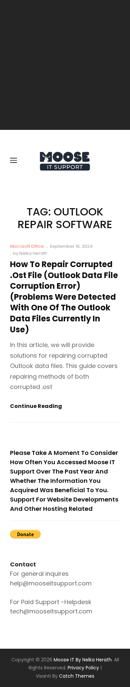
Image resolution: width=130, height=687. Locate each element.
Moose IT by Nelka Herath (83, 659)
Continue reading (36, 406)
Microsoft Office (27, 246)
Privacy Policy (83, 667)
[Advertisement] (65, 65)
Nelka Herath (33, 253)
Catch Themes (76, 676)
